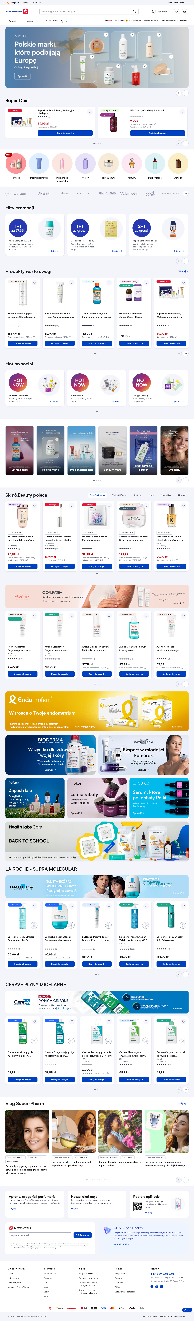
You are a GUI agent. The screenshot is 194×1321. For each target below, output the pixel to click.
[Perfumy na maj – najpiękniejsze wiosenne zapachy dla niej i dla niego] (167, 1131)
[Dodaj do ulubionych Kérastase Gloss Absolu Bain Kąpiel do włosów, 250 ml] (34, 505)
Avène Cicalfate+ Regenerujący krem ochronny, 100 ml (18, 648)
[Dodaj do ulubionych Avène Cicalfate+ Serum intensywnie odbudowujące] (146, 615)
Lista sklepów (14, 1278)
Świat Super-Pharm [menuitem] (176, 2)
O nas (10, 1273)
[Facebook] (152, 1286)
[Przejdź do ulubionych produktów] (176, 11)
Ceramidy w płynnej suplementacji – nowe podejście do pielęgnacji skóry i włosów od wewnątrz (26, 1170)
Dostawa (119, 1278)
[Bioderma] (107, 193)
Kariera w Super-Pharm (18, 1287)
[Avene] (65, 193)
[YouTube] (157, 1286)
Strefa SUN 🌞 (121, 20)
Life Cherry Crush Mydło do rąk (147, 110)
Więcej (12, 1208)
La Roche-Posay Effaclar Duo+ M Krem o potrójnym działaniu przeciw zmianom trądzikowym (96, 938)
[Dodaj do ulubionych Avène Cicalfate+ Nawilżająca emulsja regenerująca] (183, 615)
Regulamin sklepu (87, 1273)
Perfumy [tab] (138, 495)
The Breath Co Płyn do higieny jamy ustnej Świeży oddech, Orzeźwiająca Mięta (96, 315)
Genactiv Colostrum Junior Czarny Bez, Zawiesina (130, 315)
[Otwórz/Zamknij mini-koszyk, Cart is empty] (184, 11)
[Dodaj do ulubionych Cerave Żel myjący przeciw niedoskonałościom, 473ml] (109, 1021)
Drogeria (13, 21)
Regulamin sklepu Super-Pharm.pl (156, 1316)
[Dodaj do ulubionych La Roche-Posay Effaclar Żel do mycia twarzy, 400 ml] (146, 906)
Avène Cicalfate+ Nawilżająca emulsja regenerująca (167, 648)
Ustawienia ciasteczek (125, 1291)
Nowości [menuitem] (37, 2)
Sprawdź (54, 401)
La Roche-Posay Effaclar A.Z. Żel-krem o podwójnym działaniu (170, 938)
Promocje (47, 1278)
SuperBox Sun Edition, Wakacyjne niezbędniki (56, 112)
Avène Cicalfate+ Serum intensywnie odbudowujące (132, 648)
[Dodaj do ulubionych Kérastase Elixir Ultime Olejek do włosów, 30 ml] (183, 505)
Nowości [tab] (182, 495)
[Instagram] (161, 1286)
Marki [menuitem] (25, 2)
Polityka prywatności (88, 1278)
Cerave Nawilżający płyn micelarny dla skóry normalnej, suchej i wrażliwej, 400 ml (21, 1054)
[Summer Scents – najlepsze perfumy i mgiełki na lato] (120, 1131)
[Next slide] (186, 261)
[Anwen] (44, 193)
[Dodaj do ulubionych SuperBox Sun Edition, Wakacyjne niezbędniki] (89, 111)
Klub (45, 1282)
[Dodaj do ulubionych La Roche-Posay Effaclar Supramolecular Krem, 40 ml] (71, 906)
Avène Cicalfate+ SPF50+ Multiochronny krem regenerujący (96, 648)
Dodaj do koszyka (65, 133)
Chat (188, 1310)
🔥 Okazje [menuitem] (11, 2)
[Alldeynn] (22, 193)
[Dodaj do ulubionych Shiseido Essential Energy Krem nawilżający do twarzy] (146, 505)
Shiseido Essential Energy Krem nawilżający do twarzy (133, 538)
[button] (179, 93)
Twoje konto (120, 1273)
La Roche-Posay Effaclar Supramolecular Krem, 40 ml (59, 938)
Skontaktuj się (50, 1273)
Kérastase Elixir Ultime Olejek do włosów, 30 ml (170, 538)
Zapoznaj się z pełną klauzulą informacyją (43, 1248)
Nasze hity (136, 20)
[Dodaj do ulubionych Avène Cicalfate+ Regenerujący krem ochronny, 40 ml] (71, 615)
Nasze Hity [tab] (166, 495)
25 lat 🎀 (107, 20)
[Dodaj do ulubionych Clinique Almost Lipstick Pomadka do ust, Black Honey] (71, 505)
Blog (45, 1296)
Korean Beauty (151, 20)
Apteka (30, 21)
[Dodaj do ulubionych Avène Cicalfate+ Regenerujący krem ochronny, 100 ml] (34, 615)
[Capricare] (150, 193)
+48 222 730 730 (162, 1274)
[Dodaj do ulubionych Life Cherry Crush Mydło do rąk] (182, 111)
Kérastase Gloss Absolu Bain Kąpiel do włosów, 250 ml (20, 538)
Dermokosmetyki (168, 20)
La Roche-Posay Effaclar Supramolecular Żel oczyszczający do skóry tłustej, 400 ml (21, 938)
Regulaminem (79, 1244)
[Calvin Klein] (129, 193)
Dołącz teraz (120, 1243)
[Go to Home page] (16, 11)
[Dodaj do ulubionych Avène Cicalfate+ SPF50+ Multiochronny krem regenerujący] (109, 615)
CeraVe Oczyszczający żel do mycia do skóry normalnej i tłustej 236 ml (171, 1054)
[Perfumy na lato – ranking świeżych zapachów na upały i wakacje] (74, 1131)
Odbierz (54, 251)
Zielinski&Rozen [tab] (119, 495)
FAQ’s (117, 1287)
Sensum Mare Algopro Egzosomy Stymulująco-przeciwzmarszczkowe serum (21, 315)
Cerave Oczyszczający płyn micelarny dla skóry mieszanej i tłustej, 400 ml (60, 1054)
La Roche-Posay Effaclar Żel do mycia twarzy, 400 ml (133, 938)
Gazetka (183, 20)
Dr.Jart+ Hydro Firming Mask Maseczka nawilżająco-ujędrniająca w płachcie (97, 538)
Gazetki (47, 1291)
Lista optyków (14, 1282)
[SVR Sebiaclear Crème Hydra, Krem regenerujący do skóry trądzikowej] (60, 293)
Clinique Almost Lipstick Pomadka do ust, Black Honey (58, 538)
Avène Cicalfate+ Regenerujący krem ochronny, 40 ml (55, 648)
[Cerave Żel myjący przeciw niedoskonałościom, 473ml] (97, 1031)
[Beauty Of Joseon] (86, 193)
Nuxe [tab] (151, 495)
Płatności (119, 1282)
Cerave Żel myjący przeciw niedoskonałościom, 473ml (97, 1054)
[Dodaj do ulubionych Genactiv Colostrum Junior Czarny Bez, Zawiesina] (146, 282)
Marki (45, 1287)
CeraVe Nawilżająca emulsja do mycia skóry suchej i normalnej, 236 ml (133, 1054)
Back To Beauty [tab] (97, 495)
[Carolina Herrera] (171, 193)
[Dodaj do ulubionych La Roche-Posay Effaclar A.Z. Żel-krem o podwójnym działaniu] (183, 906)
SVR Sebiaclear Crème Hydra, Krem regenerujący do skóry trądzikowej (59, 315)
